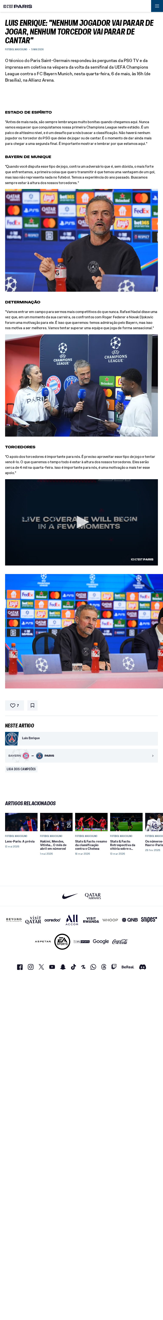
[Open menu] (157, 6)
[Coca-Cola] (120, 942)
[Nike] (70, 896)
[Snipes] (149, 920)
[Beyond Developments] (14, 920)
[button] (81, 522)
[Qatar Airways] (93, 896)
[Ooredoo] (52, 920)
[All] (72, 920)
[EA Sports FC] (62, 942)
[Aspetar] (43, 942)
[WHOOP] (110, 920)
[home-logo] (17, 6)
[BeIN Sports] (82, 942)
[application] (81, 522)
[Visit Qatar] (33, 920)
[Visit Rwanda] (91, 920)
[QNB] (130, 920)
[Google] (101, 942)
